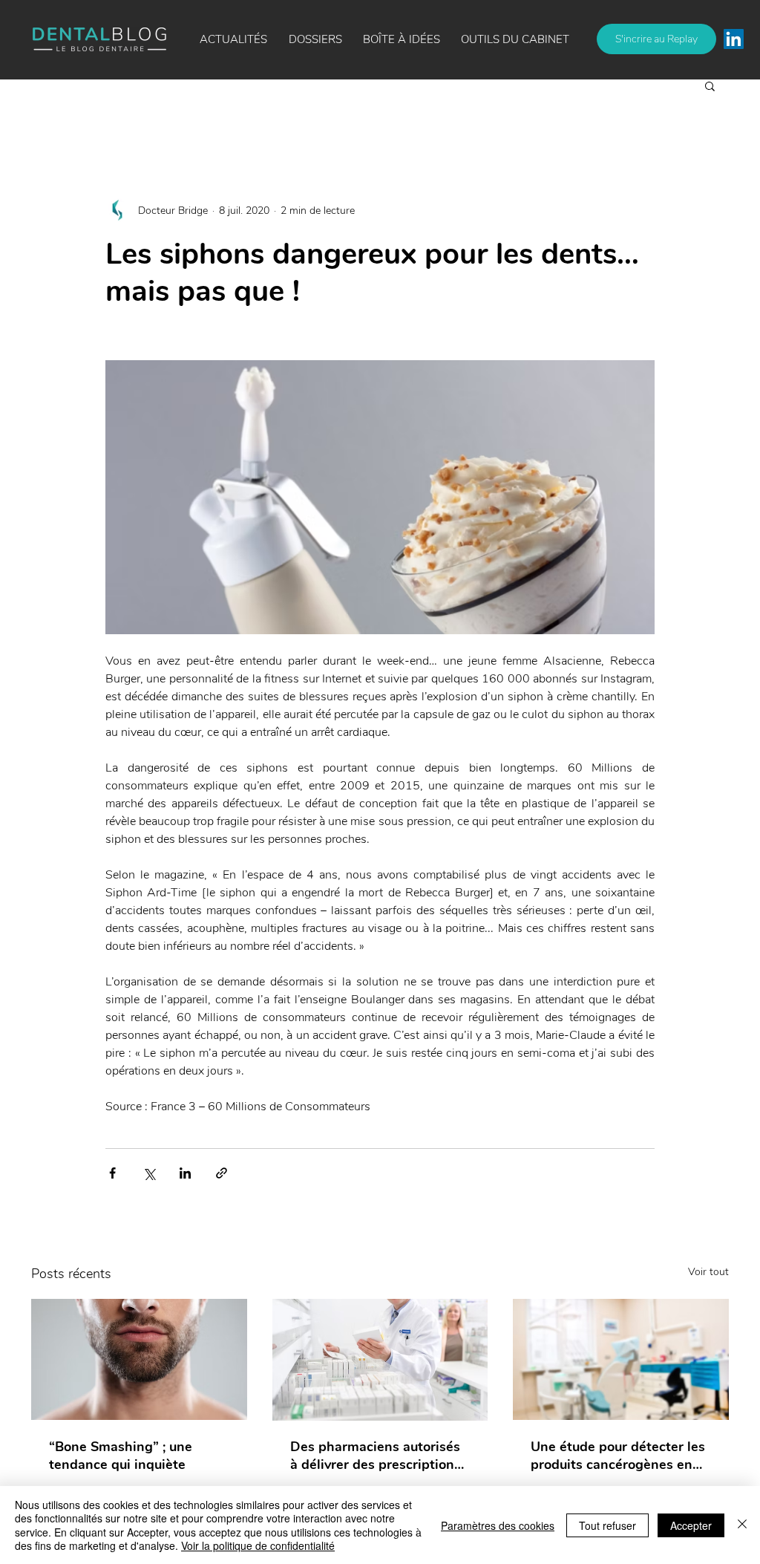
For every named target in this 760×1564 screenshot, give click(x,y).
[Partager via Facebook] (112, 1173)
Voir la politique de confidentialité (258, 1545)
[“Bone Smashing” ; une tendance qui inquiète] (139, 1359)
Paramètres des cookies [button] (497, 1525)
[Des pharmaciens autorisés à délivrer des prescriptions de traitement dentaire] (380, 1360)
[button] (402, 39)
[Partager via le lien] (221, 1173)
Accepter (691, 1525)
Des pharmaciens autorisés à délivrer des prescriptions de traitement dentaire (375, 1455)
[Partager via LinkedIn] (185, 1173)
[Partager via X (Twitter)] (149, 1173)
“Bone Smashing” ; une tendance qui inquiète (120, 1455)
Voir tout (708, 1272)
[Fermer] (742, 1525)
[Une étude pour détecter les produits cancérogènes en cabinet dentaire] (621, 1359)
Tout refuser (607, 1525)
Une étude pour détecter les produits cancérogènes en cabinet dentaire (618, 1455)
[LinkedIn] (734, 39)
